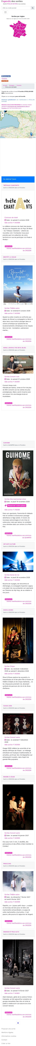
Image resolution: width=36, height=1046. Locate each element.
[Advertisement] (18, 56)
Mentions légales (7, 1032)
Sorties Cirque (10, 666)
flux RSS (5, 81)
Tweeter (4, 78)
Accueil (5, 85)
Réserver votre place (17, 505)
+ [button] (2, 113)
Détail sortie (8, 246)
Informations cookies (8, 1036)
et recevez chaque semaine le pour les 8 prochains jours (16, 106)
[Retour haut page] (18, 1023)
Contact (4, 1040)
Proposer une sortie (8, 1029)
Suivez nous (6, 76)
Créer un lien (5, 1043)
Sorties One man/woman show (15, 499)
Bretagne (11, 85)
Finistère (19, 85)
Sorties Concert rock (12, 376)
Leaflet (33, 137)
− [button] (2, 116)
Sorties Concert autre (12, 737)
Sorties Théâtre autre (12, 308)
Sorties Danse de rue (12, 575)
